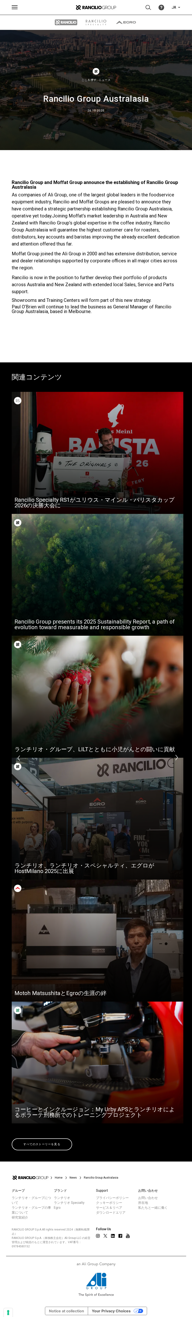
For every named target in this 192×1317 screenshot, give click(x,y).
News (73, 1177)
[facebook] (120, 1236)
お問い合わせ (148, 1198)
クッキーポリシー (109, 1203)
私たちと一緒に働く (153, 1207)
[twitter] (105, 1236)
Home (59, 1177)
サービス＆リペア (109, 1207)
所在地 (143, 1203)
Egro (57, 1207)
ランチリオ (62, 1198)
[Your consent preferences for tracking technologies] (8, 1312)
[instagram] (98, 1236)
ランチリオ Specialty (69, 1203)
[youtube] (128, 1236)
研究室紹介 (20, 1217)
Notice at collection (66, 1311)
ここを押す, (90, 80)
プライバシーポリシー (112, 1198)
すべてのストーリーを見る (41, 1144)
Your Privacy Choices (111, 1311)
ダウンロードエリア (111, 1212)
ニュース (105, 80)
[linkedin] (113, 1236)
